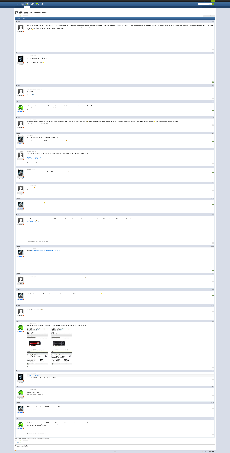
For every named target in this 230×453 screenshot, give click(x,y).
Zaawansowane (214, 4)
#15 (212, 305)
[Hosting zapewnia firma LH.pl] (206, 451)
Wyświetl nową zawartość (207, 7)
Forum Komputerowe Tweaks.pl (19, 448)
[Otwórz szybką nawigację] (214, 7)
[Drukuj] (18, 442)
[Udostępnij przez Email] (17, 442)
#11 (212, 214)
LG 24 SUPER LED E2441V (32, 158)
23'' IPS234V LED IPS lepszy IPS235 (34, 157)
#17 (212, 370)
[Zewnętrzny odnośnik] (49, 346)
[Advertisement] (63, 38)
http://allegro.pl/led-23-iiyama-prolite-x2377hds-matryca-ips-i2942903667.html (45, 250)
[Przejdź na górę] (115, 451)
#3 (212, 85)
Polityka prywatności (212, 448)
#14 (212, 289)
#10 (212, 198)
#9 (212, 182)
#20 (212, 418)
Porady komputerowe (19, 7)
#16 (212, 321)
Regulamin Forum (205, 448)
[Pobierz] (20, 442)
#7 (212, 149)
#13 (212, 273)
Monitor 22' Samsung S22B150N (33, 221)
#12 (212, 246)
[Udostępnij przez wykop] (15, 442)
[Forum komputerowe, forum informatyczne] (30, 3)
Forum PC (27, 7)
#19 (212, 402)
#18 (212, 386)
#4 (212, 101)
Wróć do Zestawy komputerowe (210, 440)
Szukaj (39, 448)
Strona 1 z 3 (17, 440)
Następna (25, 440)
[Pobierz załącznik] (27, 94)
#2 (212, 52)
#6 (212, 133)
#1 (212, 21)
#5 (212, 117)
